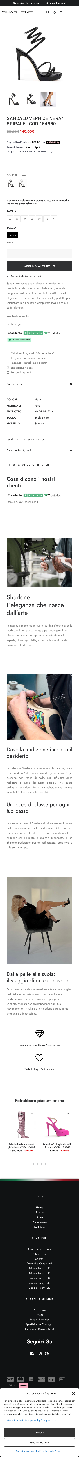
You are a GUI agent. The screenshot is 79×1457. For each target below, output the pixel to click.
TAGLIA (11, 211)
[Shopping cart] (59, 12)
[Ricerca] (46, 12)
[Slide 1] (14, 99)
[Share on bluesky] (38, 465)
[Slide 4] (46, 1164)
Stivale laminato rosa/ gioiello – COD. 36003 (21, 1147)
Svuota (10, 242)
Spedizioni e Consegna (39, 1324)
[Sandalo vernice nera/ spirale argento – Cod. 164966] (22, 183)
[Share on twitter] (14, 465)
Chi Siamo (39, 1254)
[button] (73, 1393)
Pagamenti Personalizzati (39, 1329)
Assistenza (39, 1310)
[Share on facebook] (9, 465)
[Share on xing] (42, 465)
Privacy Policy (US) (40, 1278)
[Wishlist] (52, 12)
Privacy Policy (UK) (40, 1273)
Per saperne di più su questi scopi (41, 1420)
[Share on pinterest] (23, 465)
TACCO (11, 228)
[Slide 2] (31, 99)
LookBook (39, 1227)
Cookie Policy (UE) (40, 1283)
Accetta (39, 1432)
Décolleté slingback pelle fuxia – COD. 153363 (57, 1147)
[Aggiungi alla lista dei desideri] (31, 1114)
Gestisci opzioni (39, 1442)
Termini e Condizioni (39, 1264)
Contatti (39, 1259)
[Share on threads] (19, 465)
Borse (39, 1217)
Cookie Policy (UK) (40, 1288)
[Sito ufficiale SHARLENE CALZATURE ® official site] (18, 12)
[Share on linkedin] (28, 465)
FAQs (39, 1315)
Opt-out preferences (25, 1451)
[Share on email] (47, 465)
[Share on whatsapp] (33, 465)
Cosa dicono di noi (39, 1249)
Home (39, 1208)
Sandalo (39, 423)
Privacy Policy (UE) (40, 1268)
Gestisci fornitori (15, 1420)
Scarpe (39, 1212)
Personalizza (39, 1222)
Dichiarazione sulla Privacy (48, 1451)
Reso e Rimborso (39, 1320)
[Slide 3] (48, 99)
